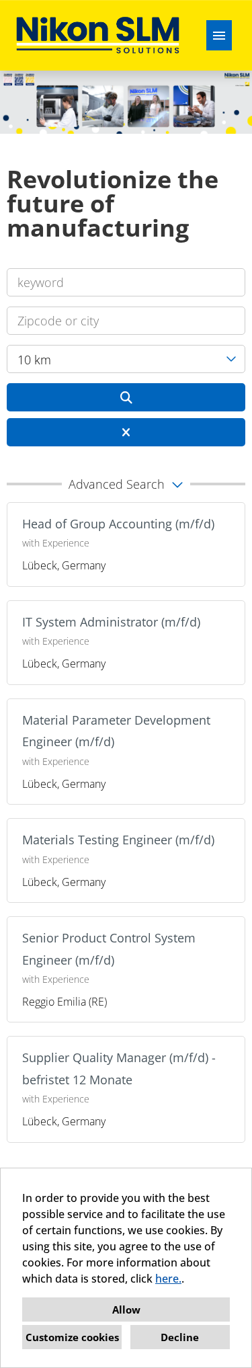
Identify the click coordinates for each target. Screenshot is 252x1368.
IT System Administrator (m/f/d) (111, 622)
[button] (126, 484)
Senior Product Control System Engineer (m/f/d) (109, 948)
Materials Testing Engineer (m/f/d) (118, 840)
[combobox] (126, 359)
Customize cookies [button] (72, 1337)
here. (168, 1278)
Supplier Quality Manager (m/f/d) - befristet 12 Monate (119, 1068)
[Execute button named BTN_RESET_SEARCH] (126, 432)
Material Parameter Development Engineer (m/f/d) (116, 731)
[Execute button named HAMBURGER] (219, 35)
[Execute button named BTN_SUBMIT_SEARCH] (126, 397)
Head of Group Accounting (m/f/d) (118, 524)
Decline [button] (180, 1337)
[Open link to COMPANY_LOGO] (97, 35)
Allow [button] (126, 1309)
